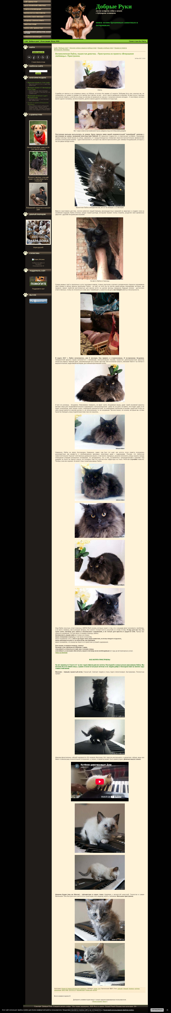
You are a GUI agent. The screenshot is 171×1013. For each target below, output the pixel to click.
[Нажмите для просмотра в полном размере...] (100, 88)
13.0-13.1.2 (72, 990)
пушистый (89, 990)
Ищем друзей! (38, 247)
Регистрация (45, 41)
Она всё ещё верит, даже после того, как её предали (38, 148)
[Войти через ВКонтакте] (29, 57)
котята (95, 990)
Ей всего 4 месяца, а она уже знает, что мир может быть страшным (38, 179)
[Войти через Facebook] (34, 57)
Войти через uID (38, 52)
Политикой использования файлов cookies (118, 1010)
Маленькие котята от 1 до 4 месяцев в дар (37, 96)
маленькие (57, 990)
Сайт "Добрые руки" (32, 41)
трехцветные (80, 990)
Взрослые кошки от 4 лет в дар (39, 82)
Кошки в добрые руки (105, 48)
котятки (137, 988)
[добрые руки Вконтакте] (38, 303)
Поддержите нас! (38, 289)
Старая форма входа (38, 62)
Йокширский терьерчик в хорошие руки (38, 208)
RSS (57, 41)
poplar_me (97, 988)
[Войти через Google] (43, 57)
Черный (125, 988)
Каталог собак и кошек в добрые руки (83, 48)
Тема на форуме (61, 653)
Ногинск (131, 988)
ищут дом (65, 990)
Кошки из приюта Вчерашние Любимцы (73, 988)
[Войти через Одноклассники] (47, 57)
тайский (119, 988)
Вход (53, 41)
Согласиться (157, 1009)
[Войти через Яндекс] (38, 57)
